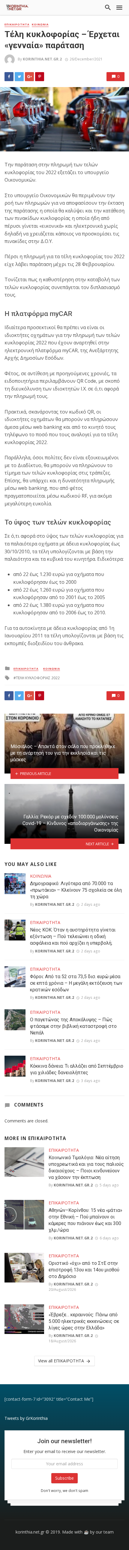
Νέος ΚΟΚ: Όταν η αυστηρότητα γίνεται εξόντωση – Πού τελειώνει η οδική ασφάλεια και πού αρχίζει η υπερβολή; (73, 936)
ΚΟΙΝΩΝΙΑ (40, 24)
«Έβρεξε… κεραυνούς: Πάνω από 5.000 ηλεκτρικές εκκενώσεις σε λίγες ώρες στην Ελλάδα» (84, 1321)
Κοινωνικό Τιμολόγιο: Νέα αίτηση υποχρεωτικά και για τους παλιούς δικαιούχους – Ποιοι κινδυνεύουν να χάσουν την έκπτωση (86, 1167)
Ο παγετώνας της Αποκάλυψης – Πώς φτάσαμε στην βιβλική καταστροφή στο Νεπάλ (73, 1026)
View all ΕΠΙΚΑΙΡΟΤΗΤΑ (61, 1361)
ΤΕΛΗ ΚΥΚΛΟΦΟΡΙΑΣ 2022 (38, 677)
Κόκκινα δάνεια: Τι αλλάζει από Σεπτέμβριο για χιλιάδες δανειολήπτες (76, 1069)
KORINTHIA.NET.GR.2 (42, 59)
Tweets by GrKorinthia (26, 1418)
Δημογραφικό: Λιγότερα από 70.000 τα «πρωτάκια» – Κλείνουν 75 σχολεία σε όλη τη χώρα (76, 890)
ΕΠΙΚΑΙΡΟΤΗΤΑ (16, 24)
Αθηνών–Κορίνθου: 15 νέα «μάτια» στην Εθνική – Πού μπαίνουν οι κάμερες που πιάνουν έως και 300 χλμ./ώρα (85, 1220)
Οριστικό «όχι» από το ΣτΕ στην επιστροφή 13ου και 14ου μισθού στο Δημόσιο (84, 1269)
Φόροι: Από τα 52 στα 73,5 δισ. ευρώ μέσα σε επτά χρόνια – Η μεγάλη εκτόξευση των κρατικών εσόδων (76, 983)
